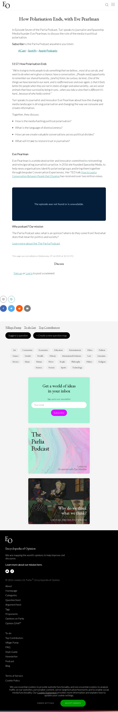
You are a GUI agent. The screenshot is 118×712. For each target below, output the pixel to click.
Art (14, 350)
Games (15, 355)
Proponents (11, 614)
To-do (8, 633)
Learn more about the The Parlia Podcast (36, 243)
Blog (7, 665)
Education (58, 350)
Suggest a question (18, 335)
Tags (7, 609)
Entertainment (75, 350)
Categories (11, 595)
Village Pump (13, 327)
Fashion (102, 350)
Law (89, 355)
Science (39, 367)
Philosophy (75, 361)
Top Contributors (49, 327)
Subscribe (59, 412)
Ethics (89, 350)
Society (52, 367)
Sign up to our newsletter (59, 399)
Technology (77, 367)
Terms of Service (14, 675)
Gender (28, 355)
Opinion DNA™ (13, 623)
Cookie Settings (45, 703)
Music (27, 361)
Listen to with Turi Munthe (72, 468)
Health (40, 355)
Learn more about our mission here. (23, 564)
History (53, 355)
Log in (29, 273)
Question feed (12, 600)
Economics (43, 350)
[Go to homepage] (6, 5)
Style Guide (11, 651)
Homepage (11, 590)
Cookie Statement (47, 692)
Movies (15, 361)
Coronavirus (27, 350)
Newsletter (11, 656)
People (62, 361)
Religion (102, 361)
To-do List (30, 327)
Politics (89, 361)
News (51, 361)
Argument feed (13, 604)
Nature (39, 361)
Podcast (9, 661)
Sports (63, 367)
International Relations (71, 355)
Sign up (18, 273)
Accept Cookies (73, 703)
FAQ (7, 647)
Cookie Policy (12, 680)
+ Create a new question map (51, 335)
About (8, 586)
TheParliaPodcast (40, 441)
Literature (102, 355)
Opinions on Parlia (14, 618)
